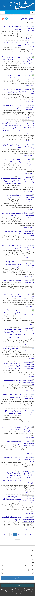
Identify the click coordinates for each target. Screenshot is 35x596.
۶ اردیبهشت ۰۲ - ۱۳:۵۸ (29, 53)
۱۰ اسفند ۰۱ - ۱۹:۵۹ (30, 358)
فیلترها (32, 563)
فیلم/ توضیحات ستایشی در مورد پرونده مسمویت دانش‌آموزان (12, 160)
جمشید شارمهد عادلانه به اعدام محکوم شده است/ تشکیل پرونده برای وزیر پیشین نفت (12, 366)
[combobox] (17, 551)
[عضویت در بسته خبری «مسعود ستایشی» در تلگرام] (6, 19)
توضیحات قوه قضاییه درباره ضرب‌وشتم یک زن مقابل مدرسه (12, 311)
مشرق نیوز (21, 4)
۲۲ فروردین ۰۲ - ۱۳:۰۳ (29, 227)
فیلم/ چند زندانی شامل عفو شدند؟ (11, 280)
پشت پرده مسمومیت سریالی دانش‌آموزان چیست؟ (13, 442)
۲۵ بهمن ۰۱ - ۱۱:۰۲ (30, 529)
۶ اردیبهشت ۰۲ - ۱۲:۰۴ (29, 85)
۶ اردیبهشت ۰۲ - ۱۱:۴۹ (29, 118)
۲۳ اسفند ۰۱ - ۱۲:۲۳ (29, 324)
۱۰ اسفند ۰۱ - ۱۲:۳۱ (30, 423)
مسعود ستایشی (27, 18)
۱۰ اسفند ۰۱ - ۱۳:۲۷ (30, 376)
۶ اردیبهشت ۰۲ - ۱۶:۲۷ (29, 39)
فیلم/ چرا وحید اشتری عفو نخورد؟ (12, 348)
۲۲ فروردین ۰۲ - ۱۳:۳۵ (29, 173)
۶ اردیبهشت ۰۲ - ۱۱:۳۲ (29, 141)
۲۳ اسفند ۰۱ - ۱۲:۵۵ (29, 306)
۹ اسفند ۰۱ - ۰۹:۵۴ (30, 453)
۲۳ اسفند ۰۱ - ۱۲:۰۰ (29, 345)
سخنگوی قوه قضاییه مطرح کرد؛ (14, 327)
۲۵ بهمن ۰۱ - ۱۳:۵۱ (30, 468)
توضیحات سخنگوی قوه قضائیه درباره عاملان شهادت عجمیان (11, 214)
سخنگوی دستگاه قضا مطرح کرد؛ (14, 361)
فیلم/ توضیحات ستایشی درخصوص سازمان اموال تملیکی (11, 428)
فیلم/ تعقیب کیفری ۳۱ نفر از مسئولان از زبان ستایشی (13, 196)
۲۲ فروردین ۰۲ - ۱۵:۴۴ (29, 155)
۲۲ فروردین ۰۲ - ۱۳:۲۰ (29, 191)
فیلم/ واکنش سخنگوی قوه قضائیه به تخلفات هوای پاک (11, 106)
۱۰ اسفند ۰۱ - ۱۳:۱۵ (30, 391)
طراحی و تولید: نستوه (17, 593)
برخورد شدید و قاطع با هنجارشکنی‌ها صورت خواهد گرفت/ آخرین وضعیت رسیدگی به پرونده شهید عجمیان (11, 181)
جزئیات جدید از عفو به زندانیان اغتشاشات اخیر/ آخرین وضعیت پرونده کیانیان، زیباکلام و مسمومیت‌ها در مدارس (12, 333)
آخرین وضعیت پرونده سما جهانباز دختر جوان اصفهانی (12, 395)
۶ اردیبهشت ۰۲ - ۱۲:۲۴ (29, 71)
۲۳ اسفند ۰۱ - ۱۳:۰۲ (29, 290)
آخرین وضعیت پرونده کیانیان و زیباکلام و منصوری (12, 295)
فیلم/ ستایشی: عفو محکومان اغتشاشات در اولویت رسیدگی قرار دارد (12, 499)
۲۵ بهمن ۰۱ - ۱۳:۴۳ (30, 493)
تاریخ (32, 548)
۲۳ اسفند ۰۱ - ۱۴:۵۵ (29, 258)
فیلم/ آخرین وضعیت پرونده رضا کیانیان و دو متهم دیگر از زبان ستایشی (12, 264)
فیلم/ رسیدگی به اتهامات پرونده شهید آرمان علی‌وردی (12, 76)
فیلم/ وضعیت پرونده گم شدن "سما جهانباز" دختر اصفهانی (11, 412)
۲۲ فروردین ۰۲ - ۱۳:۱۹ (29, 209)
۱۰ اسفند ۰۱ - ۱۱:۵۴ (30, 437)
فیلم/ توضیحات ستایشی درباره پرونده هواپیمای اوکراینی (12, 90)
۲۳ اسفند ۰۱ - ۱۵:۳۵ (29, 241)
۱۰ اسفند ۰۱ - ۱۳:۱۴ (30, 407)
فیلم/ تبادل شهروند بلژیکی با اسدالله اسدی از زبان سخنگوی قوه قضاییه (11, 58)
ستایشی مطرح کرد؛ (17, 176)
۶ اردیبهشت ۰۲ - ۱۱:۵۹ (29, 102)
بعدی (17, 541)
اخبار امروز (17, 578)
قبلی (29, 535)
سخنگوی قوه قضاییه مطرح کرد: (14, 121)
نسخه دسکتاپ (17, 585)
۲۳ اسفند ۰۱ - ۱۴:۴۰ (29, 276)
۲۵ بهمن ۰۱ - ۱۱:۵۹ (30, 513)
